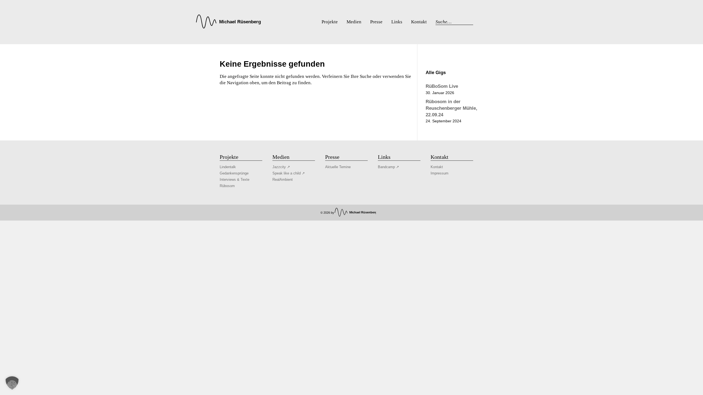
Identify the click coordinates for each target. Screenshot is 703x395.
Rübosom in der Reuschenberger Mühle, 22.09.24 (451, 108)
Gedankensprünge (234, 173)
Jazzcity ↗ (281, 167)
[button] (12, 383)
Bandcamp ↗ (388, 167)
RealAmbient (282, 179)
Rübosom (227, 186)
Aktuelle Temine (338, 167)
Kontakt (437, 167)
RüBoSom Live (442, 86)
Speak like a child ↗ (288, 173)
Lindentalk (228, 167)
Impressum (439, 173)
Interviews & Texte (234, 179)
